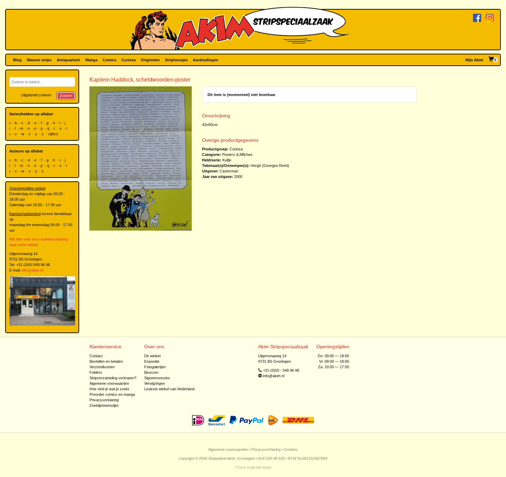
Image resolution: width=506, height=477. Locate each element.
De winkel (152, 356)
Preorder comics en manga (112, 394)
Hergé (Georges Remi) (270, 165)
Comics (109, 60)
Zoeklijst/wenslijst (103, 405)
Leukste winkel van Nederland (169, 389)
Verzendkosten (102, 367)
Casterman (229, 171)
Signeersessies (157, 378)
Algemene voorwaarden (109, 383)
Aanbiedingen (205, 60)
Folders (95, 372)
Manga (91, 60)
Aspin (267, 467)
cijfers (53, 134)
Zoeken (66, 96)
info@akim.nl (32, 270)
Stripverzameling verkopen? (112, 378)
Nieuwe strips (39, 60)
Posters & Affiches (237, 154)
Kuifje (226, 160)
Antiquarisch (68, 60)
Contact (96, 356)
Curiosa (129, 60)
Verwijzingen (154, 383)
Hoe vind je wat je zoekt (109, 389)
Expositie (151, 361)
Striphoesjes (176, 60)
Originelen (150, 60)
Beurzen (151, 372)
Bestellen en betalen (106, 361)
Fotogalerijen (155, 367)
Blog (17, 60)
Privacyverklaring (104, 400)
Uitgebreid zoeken (36, 95)
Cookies (291, 449)
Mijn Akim (474, 60)
